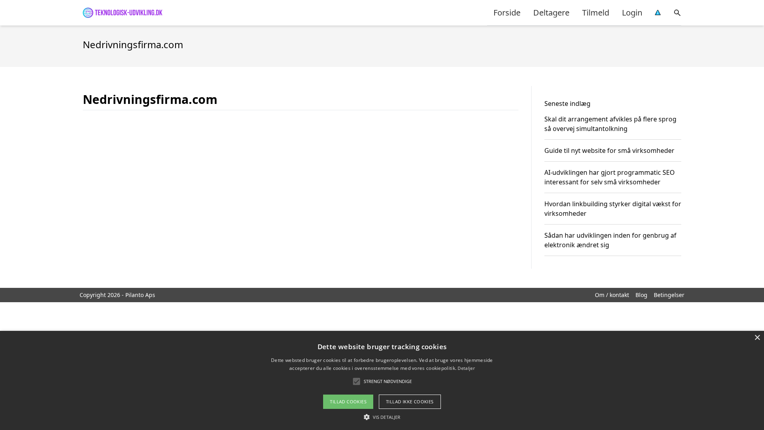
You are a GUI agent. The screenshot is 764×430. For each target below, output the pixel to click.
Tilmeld (595, 12)
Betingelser (669, 295)
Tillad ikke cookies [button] (410, 402)
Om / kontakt (612, 295)
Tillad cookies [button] (348, 402)
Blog (641, 295)
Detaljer (466, 368)
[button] (382, 417)
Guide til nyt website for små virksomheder (609, 150)
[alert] (382, 380)
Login (632, 12)
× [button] (757, 338)
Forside (506, 12)
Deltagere (551, 12)
